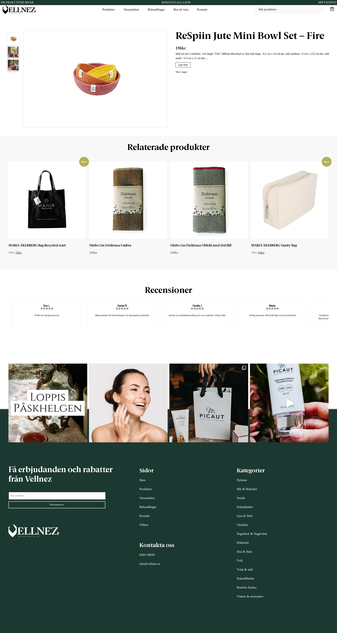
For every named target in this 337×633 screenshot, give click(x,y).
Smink (241, 498)
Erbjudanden (245, 507)
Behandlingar (156, 9)
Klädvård (243, 542)
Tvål (240, 560)
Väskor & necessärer (250, 596)
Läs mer (183, 64)
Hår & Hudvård (247, 489)
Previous (4, 80)
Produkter (108, 9)
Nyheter (242, 480)
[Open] (47, 403)
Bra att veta (181, 9)
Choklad (242, 525)
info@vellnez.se (149, 563)
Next (171, 80)
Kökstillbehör (245, 578)
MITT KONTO (327, 2)
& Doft (247, 516)
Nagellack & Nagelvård (252, 533)
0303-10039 (147, 555)
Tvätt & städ (245, 569)
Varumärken (131, 9)
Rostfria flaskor (247, 587)
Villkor (143, 525)
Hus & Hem (244, 551)
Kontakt (202, 9)
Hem (142, 480)
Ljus (239, 516)
